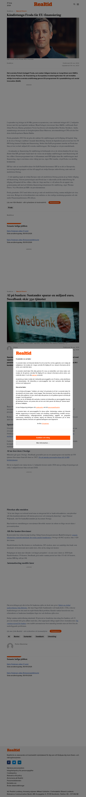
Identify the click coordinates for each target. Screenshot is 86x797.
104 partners (45, 423)
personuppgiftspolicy (54, 407)
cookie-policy (39, 407)
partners (34, 375)
